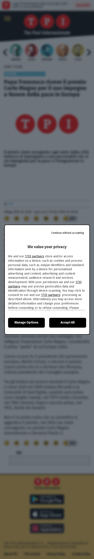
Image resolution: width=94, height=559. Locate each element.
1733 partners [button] (34, 256)
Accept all (68, 322)
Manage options (26, 322)
